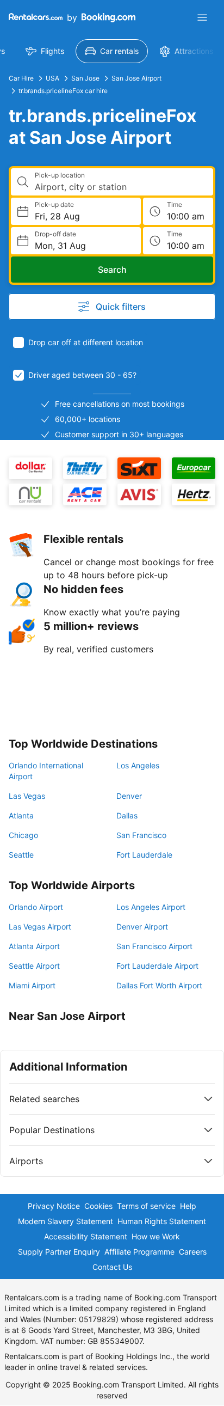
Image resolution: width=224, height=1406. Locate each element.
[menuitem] (44, 51)
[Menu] (202, 17)
